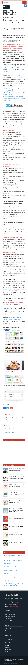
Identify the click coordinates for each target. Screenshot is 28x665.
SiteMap (7, 652)
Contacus (7, 645)
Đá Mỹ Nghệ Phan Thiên (11, 659)
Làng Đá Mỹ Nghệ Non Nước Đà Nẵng (11, 661)
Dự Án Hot (7, 630)
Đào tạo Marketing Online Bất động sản (10, 41)
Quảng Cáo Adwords (10, 616)
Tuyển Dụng (8, 628)
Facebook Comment (10, 432)
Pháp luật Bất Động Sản (10, 577)
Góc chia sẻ (7, 563)
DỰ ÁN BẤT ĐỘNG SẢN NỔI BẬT (13, 560)
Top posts (6, 580)
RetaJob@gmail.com (14, 606)
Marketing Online (9, 621)
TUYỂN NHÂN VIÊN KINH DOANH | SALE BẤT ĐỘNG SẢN (14, 584)
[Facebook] (25, 5)
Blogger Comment (9, 429)
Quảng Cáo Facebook (10, 614)
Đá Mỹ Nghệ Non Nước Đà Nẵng (10, 663)
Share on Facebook (4, 408)
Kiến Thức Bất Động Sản (11, 633)
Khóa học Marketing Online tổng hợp (13, 96)
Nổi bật (6, 573)
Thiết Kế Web (8, 618)
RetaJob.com (6, 308)
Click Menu (6, 7)
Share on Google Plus (11, 408)
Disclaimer (7, 647)
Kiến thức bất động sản (10, 567)
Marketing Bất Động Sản (10, 570)
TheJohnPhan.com (9, 643)
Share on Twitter (7, 408)
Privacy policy (8, 649)
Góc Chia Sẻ (8, 635)
